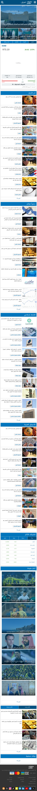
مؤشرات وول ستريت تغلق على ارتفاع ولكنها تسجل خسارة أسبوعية (12, 118)
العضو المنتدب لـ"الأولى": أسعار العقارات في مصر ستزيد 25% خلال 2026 (12, 239)
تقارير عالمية (18, 164)
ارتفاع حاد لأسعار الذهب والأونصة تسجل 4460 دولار (12, 722)
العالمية (16, 42)
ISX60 (4, 46)
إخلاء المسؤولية (21, 777)
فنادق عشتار (32, 545)
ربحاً (32, 538)
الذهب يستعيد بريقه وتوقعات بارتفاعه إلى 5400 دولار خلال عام (12, 179)
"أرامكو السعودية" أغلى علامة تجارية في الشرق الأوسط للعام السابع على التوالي (13, 219)
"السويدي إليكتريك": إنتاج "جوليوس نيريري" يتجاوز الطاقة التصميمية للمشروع (12, 480)
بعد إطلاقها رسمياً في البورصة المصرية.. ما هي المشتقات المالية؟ (12, 259)
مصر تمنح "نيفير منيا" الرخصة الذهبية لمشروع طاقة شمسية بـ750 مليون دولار (12, 511)
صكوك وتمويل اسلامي (16, 335)
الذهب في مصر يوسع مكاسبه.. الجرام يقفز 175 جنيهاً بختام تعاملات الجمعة (12, 460)
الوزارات (19, 154)
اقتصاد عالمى (18, 103)
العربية (24, 42)
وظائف (22, 781)
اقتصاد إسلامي (29, 314)
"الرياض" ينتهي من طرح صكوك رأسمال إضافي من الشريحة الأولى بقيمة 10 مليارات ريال (11, 401)
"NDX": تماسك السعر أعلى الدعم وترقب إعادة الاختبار (12, 300)
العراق (32, 42)
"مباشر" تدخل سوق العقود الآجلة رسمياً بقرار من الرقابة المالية (12, 280)
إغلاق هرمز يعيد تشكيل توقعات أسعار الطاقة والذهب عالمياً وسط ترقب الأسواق (12, 229)
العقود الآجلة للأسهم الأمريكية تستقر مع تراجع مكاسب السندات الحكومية (11, 712)
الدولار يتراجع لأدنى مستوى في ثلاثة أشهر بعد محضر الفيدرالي (12, 732)
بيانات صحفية (30, 756)
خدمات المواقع (33, 781)
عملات (19, 113)
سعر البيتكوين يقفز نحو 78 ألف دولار (14, 97)
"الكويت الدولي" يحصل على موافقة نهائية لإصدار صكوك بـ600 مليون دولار (12, 411)
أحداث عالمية (18, 214)
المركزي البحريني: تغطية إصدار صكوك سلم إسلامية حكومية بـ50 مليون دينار (12, 391)
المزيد (18, 198)
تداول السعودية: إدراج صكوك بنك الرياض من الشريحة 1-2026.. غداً (12, 340)
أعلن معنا (22, 779)
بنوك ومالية (18, 365)
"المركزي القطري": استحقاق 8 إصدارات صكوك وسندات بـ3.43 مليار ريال (12, 360)
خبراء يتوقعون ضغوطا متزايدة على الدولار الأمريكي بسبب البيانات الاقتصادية (12, 742)
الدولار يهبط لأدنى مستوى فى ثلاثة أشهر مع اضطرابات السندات (12, 108)
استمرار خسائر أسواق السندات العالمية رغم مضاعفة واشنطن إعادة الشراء (12, 169)
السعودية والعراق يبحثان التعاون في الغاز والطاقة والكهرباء (12, 148)
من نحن (10, 777)
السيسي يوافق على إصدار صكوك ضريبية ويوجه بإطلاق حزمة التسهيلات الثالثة (13, 380)
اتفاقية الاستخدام (32, 777)
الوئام (34, 541)
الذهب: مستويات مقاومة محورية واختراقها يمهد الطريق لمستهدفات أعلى (12, 290)
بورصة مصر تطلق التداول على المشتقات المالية (11, 269)
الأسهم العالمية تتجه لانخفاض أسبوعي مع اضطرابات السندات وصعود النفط (12, 159)
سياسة (19, 234)
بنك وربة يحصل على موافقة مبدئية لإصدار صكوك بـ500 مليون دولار (13, 370)
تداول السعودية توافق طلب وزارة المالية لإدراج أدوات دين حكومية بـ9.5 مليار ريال (11, 319)
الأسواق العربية (29, 424)
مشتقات (19, 275)
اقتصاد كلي (18, 143)
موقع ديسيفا (9, 779)
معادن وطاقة (6, 42)
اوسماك (33, 558)
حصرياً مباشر (31, 203)
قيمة (14, 538)
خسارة (23, 538)
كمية (5, 538)
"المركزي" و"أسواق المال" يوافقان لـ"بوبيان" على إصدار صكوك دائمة (12, 350)
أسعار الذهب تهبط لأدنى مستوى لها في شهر (11, 249)
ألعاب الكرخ (33, 555)
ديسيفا (10, 781)
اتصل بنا (34, 779)
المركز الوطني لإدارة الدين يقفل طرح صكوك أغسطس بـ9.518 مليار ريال (12, 329)
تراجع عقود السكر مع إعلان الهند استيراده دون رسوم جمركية (11, 189)
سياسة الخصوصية (32, 783)
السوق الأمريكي (17, 123)
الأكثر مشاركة (9, 707)
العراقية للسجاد (32, 562)
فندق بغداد (33, 552)
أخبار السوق (18, 265)
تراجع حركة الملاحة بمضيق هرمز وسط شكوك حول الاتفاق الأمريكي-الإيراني (12, 208)
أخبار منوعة (31, 568)
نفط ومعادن (18, 174)
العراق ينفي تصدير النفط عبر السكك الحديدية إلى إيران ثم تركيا (12, 138)
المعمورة (33, 548)
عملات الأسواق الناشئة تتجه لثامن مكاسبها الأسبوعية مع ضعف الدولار (12, 128)
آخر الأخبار (32, 93)
